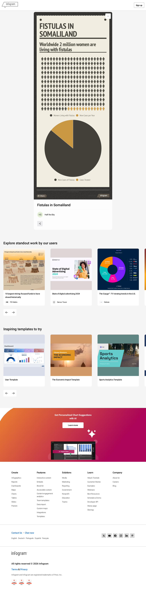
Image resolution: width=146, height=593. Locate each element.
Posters (14, 506)
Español (38, 538)
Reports (14, 482)
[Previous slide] (6, 312)
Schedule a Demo (94, 498)
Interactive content (44, 478)
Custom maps (42, 508)
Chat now (29, 532)
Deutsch (21, 538)
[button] (63, 115)
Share (42, 196)
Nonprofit (65, 494)
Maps (13, 490)
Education (66, 498)
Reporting (65, 486)
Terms (14, 569)
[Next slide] (13, 312)
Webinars (91, 490)
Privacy (24, 569)
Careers (116, 482)
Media (64, 478)
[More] (108, 16)
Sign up (139, 5)
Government (66, 490)
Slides (13, 502)
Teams (64, 502)
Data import (41, 504)
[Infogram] (10, 5)
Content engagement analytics (45, 494)
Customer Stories (94, 482)
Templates (41, 516)
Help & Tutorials (93, 478)
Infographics (16, 478)
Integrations (41, 512)
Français (45, 538)
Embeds (40, 482)
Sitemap (90, 510)
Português (30, 538)
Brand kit (40, 486)
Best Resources (93, 494)
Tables (14, 498)
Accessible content (44, 490)
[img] (73, 84)
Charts (13, 494)
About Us (116, 478)
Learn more (73, 425)
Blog (114, 486)
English (14, 538)
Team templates (43, 500)
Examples (91, 486)
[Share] (40, 223)
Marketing (66, 482)
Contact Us (16, 532)
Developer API (92, 502)
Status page (92, 506)
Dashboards (16, 486)
